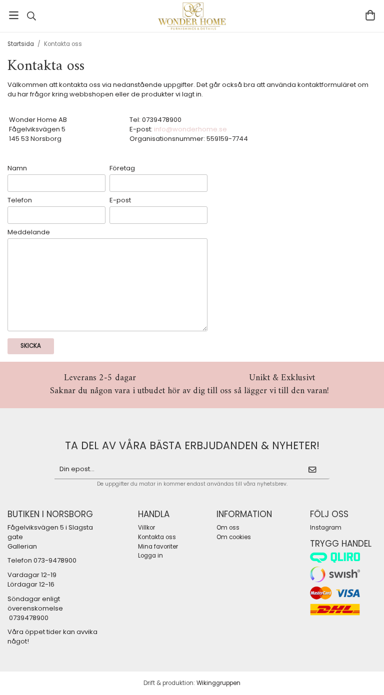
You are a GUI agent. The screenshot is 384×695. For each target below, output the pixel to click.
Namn (17, 168)
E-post (120, 200)
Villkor (146, 528)
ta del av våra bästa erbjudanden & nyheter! (192, 445)
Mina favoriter (158, 547)
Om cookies (233, 537)
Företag (122, 168)
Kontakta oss (157, 537)
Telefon (20, 200)
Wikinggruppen (218, 683)
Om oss (228, 528)
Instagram (326, 528)
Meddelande (29, 232)
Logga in (150, 556)
